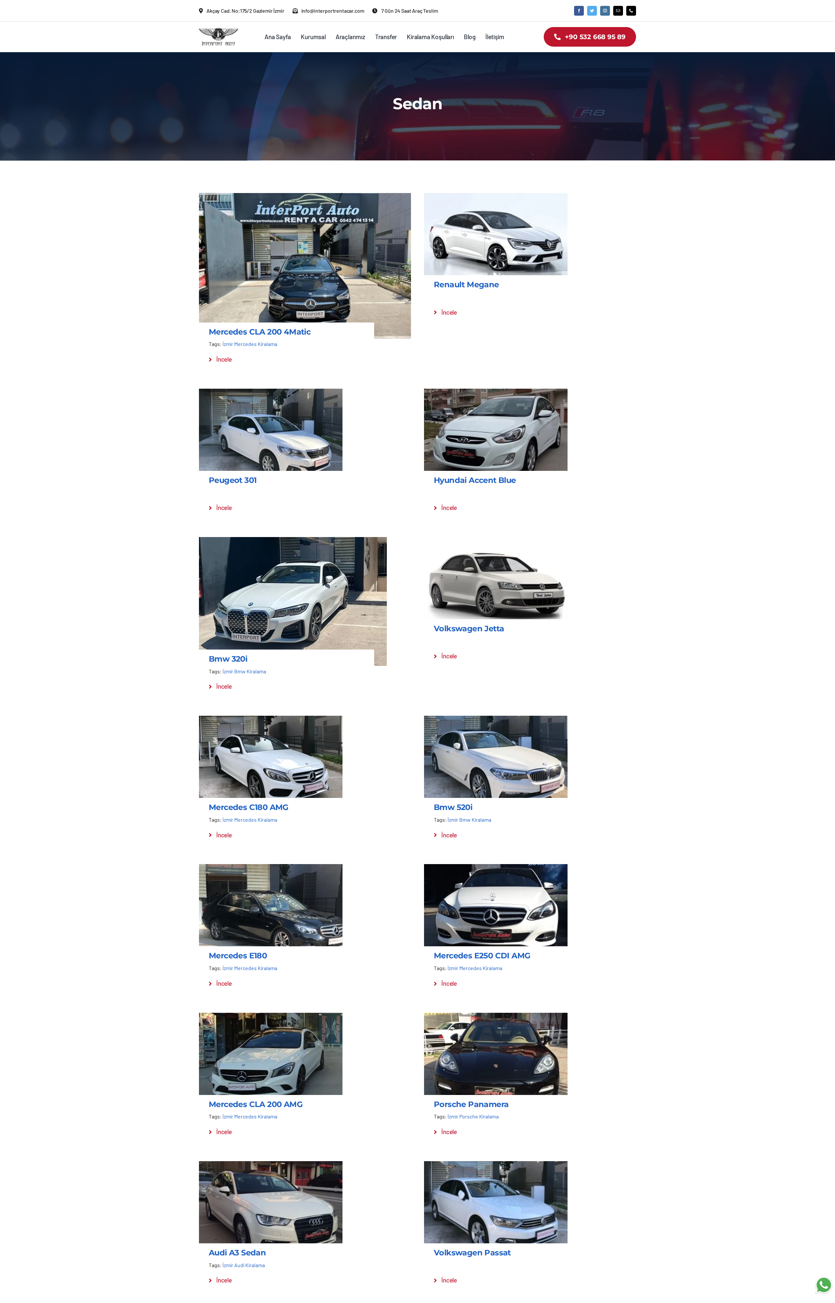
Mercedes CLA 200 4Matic (260, 332)
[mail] (618, 11)
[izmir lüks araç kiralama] (218, 31)
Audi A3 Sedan (237, 1252)
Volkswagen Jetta (469, 628)
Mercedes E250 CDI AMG (482, 955)
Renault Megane (466, 284)
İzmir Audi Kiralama (243, 1265)
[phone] (631, 11)
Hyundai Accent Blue (475, 480)
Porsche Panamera (471, 1104)
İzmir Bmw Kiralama (244, 671)
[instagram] (605, 11)
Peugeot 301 (232, 480)
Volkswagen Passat (472, 1252)
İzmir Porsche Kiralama (473, 1116)
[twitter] (592, 11)
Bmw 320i (228, 659)
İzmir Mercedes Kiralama (249, 344)
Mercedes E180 (238, 955)
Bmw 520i (453, 807)
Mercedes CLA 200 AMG (256, 1104)
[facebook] (579, 11)
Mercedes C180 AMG (249, 807)
